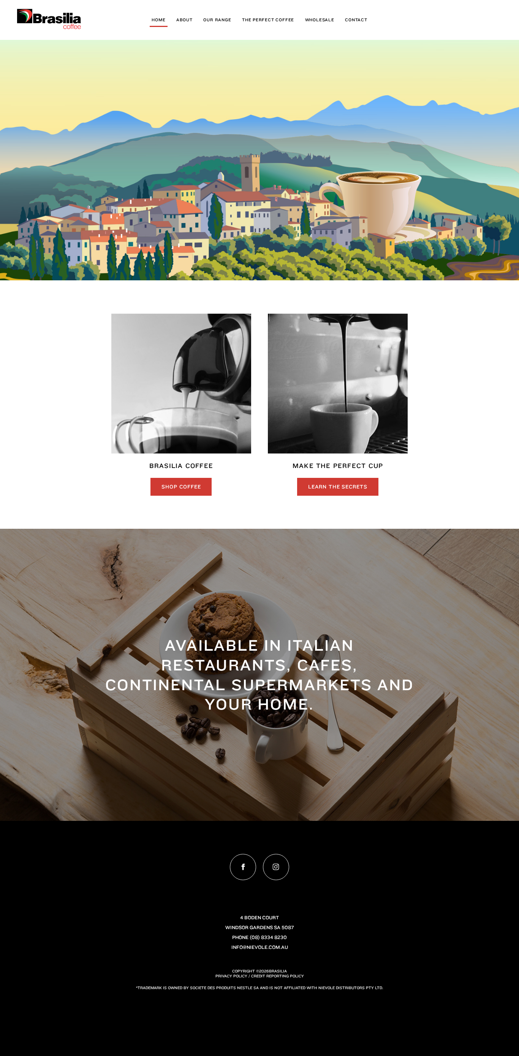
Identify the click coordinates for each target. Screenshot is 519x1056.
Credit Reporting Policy (277, 976)
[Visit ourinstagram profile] (276, 867)
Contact (356, 19)
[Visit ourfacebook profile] (243, 867)
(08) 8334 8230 (268, 937)
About (184, 19)
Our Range (217, 19)
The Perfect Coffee (268, 19)
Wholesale (319, 19)
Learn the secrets (337, 487)
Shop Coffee (181, 487)
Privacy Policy (231, 976)
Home (158, 19)
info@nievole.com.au (259, 947)
